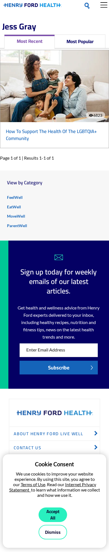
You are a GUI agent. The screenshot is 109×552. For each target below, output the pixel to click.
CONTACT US (27, 448)
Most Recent (29, 41)
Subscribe (58, 367)
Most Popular (80, 41)
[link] (32, 6)
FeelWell (15, 197)
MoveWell (16, 216)
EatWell (14, 206)
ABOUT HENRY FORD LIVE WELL (48, 434)
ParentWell (17, 225)
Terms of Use (33, 484)
